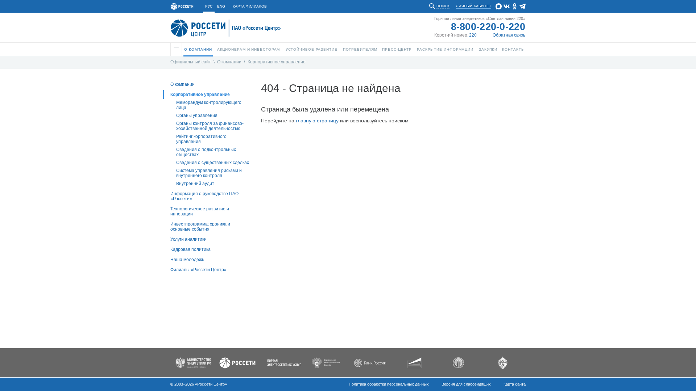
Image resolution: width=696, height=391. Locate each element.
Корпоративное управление (277, 61)
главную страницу (317, 120)
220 (473, 35)
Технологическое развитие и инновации (199, 211)
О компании (229, 61)
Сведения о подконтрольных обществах (206, 152)
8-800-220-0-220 (488, 26)
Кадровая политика (190, 249)
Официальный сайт (190, 61)
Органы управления (197, 115)
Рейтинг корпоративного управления (201, 139)
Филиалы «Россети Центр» (198, 269)
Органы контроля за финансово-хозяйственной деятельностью (210, 126)
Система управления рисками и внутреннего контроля (209, 173)
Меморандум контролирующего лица (208, 105)
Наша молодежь (187, 259)
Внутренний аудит (195, 183)
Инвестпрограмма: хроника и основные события (200, 227)
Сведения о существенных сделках (212, 162)
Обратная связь (509, 35)
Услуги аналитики (188, 239)
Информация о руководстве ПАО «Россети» (204, 196)
